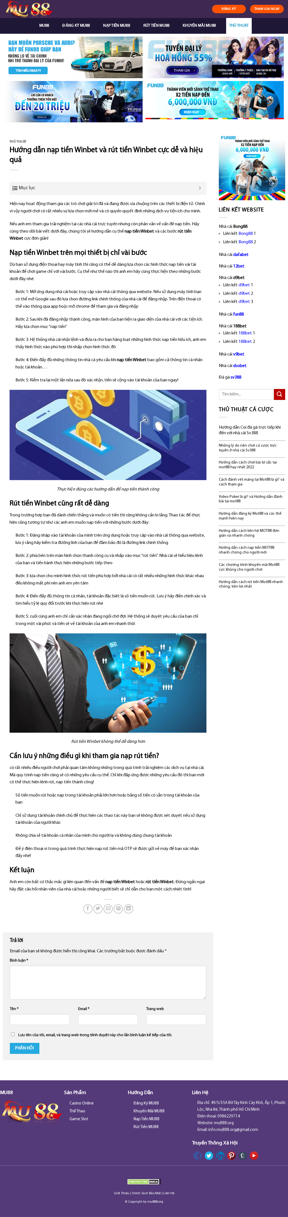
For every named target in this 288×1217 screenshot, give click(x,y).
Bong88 (245, 233)
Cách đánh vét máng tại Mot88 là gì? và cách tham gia (251, 482)
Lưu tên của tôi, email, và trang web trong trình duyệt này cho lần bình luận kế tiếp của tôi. (95, 1035)
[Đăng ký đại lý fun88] (73, 57)
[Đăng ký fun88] (252, 167)
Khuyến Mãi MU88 (199, 26)
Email (83, 1009)
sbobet (240, 366)
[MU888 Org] (34, 9)
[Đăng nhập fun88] (214, 102)
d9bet (244, 285)
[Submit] (279, 394)
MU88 (44, 26)
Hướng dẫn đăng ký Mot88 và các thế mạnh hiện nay (250, 516)
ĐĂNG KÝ (229, 9)
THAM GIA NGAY (267, 9)
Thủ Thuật (239, 26)
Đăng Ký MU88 (76, 26)
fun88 (238, 314)
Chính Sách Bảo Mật (146, 1193)
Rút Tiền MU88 (156, 26)
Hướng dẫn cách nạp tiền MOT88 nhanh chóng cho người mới (246, 550)
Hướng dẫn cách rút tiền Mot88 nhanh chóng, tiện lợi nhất (251, 584)
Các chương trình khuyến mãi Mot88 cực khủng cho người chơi (249, 567)
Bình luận (19, 961)
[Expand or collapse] (200, 188)
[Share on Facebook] (88, 909)
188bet (245, 333)
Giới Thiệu (121, 1193)
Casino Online (81, 1103)
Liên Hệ (168, 1193)
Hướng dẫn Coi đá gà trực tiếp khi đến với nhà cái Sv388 (250, 430)
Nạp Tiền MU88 (116, 26)
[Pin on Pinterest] (118, 909)
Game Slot (78, 1119)
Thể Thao (77, 1111)
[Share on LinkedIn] (128, 909)
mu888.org (155, 1201)
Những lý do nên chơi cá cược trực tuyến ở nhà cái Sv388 (248, 448)
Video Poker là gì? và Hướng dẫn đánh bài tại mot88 (250, 499)
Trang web (155, 1009)
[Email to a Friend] (108, 909)
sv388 (236, 377)
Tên (14, 1009)
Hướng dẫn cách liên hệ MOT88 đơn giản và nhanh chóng (249, 533)
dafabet (241, 255)
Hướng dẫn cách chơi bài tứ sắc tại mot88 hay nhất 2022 (248, 464)
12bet (238, 266)
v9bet (238, 354)
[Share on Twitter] (98, 909)
